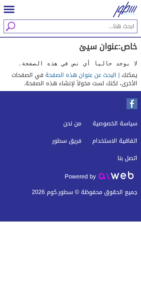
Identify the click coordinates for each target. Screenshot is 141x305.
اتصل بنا (127, 158)
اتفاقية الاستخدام (114, 140)
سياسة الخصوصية (115, 123)
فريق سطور (66, 140)
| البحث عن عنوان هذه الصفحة (82, 75)
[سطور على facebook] (132, 103)
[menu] (9, 9)
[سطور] (122, 9)
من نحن (72, 123)
